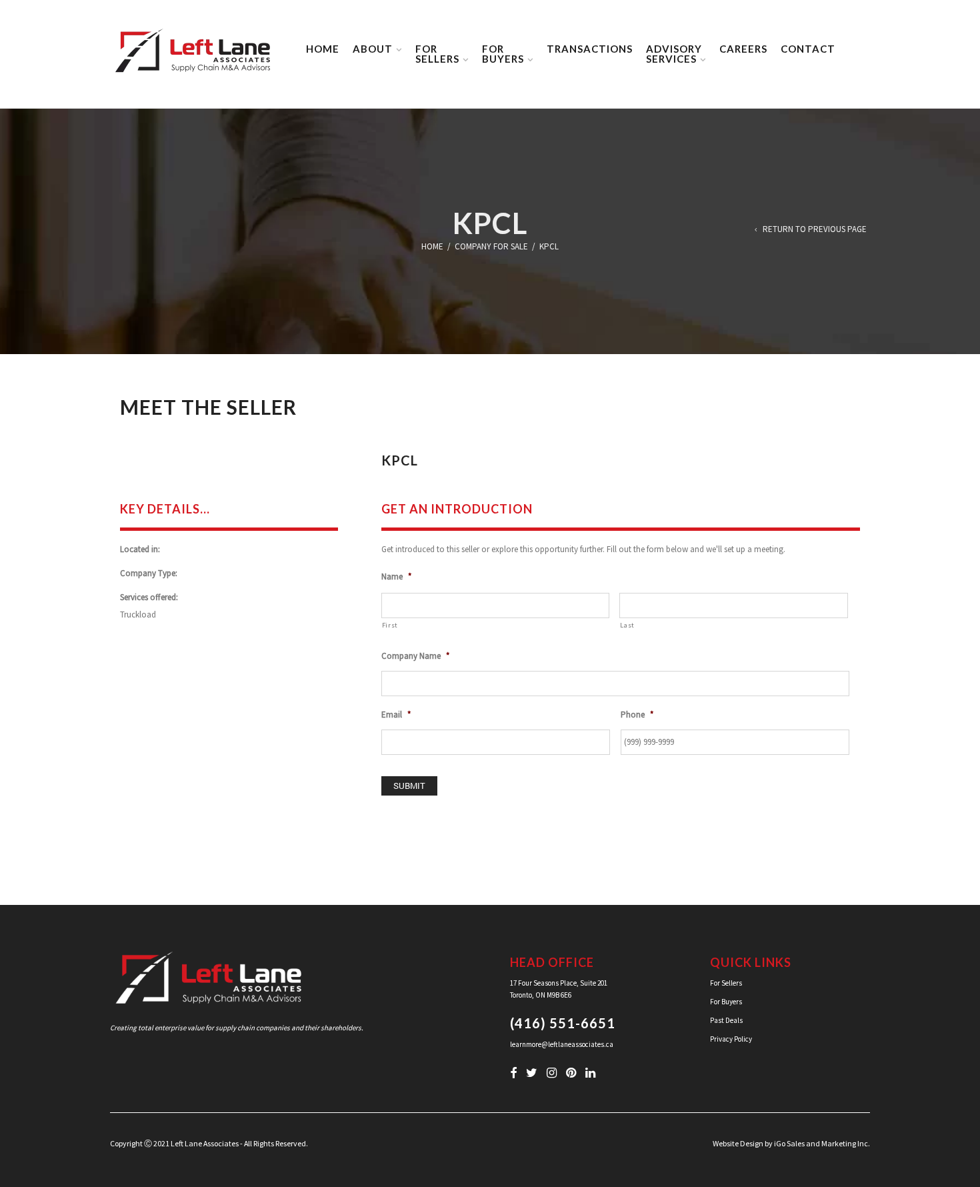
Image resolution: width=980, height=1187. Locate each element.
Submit (409, 785)
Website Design (738, 1143)
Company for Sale (491, 246)
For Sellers (726, 983)
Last (627, 625)
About (373, 49)
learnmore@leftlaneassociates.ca (561, 1044)
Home (322, 49)
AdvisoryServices (674, 54)
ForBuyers (503, 54)
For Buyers (726, 1001)
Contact (808, 49)
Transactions (590, 49)
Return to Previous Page (815, 229)
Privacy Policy (731, 1039)
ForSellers (437, 54)
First (390, 625)
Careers (743, 49)
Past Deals (726, 1020)
